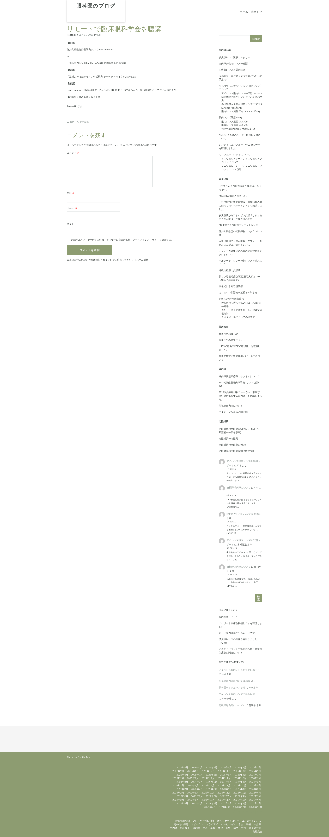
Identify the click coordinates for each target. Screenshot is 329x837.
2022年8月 (182, 796)
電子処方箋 (255, 827)
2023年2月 (178, 792)
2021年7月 (197, 803)
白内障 (173, 827)
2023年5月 (226, 789)
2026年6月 (211, 767)
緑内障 (196, 827)
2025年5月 (226, 774)
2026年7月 (197, 767)
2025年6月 (211, 774)
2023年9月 (255, 785)
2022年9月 (255, 792)
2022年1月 (193, 799)
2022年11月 (223, 792)
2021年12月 (208, 799)
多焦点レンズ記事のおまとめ (234, 57)
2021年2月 (210, 806)
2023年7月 (197, 789)
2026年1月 (193, 771)
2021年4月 (240, 803)
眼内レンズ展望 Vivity (230, 117)
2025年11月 (223, 771)
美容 (205, 827)
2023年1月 (193, 792)
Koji (99, 34)
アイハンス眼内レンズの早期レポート (241, 93)
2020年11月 (255, 806)
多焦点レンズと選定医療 (232, 69)
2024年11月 (223, 778)
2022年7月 (197, 796)
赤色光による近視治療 (231, 286)
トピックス (197, 824)
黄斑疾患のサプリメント (232, 340)
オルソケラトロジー (228, 820)
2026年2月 (178, 771)
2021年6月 (211, 803)
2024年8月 (182, 781)
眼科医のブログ (95, 5)
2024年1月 (193, 785)
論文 (236, 827)
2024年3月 (255, 781)
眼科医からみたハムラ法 (240, 513)
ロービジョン (228, 824)
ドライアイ (212, 824)
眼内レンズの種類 (78, 122)
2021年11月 (223, 799)
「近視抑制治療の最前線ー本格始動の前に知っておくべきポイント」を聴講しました (240, 206)
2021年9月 (255, 799)
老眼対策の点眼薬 (228, 438)
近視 (243, 827)
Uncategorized (182, 820)
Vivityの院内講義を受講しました (238, 128)
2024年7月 (197, 781)
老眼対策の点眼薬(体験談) (233, 444)
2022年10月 (239, 792)
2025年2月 (178, 778)
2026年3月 (255, 767)
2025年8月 (182, 774)
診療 (228, 827)
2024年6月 (211, 781)
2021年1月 (224, 806)
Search (256, 38)
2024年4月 (240, 781)
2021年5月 (226, 803)
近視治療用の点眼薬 (229, 270)
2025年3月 (255, 774)
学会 (80, 106)
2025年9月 (255, 771)
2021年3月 (255, 803)
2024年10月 (239, 778)
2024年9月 (255, 778)
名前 (71, 192)
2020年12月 (239, 806)
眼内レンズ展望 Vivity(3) (234, 125)
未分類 (257, 824)
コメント (73, 152)
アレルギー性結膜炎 (203, 820)
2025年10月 (239, 771)
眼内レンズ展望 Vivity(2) (234, 121)
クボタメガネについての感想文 (238, 317)
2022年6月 (211, 796)
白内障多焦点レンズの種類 (233, 63)
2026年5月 (226, 767)
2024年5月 (226, 781)
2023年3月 (255, 789)
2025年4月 (240, 774)
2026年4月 (240, 767)
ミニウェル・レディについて (234, 154)
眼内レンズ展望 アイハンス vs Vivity (240, 111)
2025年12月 (208, 771)
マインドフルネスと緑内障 (233, 411)
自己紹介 (256, 11)
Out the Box (83, 757)
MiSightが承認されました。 (234, 195)
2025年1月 (193, 778)
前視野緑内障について (231, 405)
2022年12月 (208, 792)
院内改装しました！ (229, 617)
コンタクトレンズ (251, 820)
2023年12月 (208, 785)
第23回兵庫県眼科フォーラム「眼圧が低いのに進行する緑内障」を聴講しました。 (240, 396)
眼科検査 (185, 827)
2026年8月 (182, 767)
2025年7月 (197, 774)
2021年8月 (182, 803)
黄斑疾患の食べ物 (228, 333)
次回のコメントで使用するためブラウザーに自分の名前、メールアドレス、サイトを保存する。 (122, 239)
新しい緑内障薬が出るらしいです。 (238, 633)
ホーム (244, 11)
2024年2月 (178, 785)
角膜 (220, 827)
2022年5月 (226, 796)
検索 (258, 598)
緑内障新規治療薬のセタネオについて (239, 376)
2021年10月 (239, 799)
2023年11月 (223, 785)
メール (72, 208)
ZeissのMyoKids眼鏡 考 (231, 298)
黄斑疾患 (257, 831)
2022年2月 (178, 799)
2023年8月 (182, 789)
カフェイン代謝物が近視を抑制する (238, 292)
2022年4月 (240, 796)
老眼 (212, 827)
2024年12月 (208, 778)
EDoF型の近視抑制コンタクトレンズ (238, 225)
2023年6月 (211, 789)
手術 (248, 824)
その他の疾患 (181, 824)
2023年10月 (239, 785)
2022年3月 (255, 796)
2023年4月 (240, 789)
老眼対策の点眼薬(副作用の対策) (236, 450)
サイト (70, 223)
